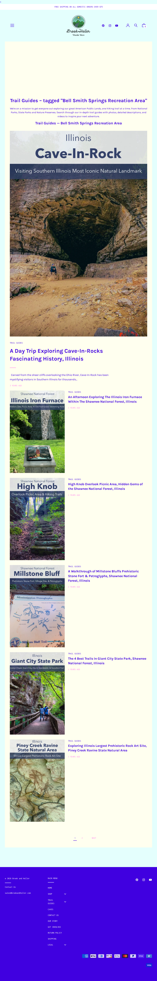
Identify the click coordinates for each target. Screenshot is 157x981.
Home (50, 888)
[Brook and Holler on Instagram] (110, 25)
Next (94, 838)
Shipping (52, 939)
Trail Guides (45, 123)
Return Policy (55, 933)
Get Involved (54, 927)
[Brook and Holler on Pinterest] (103, 25)
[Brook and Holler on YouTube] (116, 25)
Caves (50, 909)
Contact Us (53, 915)
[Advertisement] (78, 69)
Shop (50, 894)
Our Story (52, 921)
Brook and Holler (21, 878)
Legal (50, 945)
